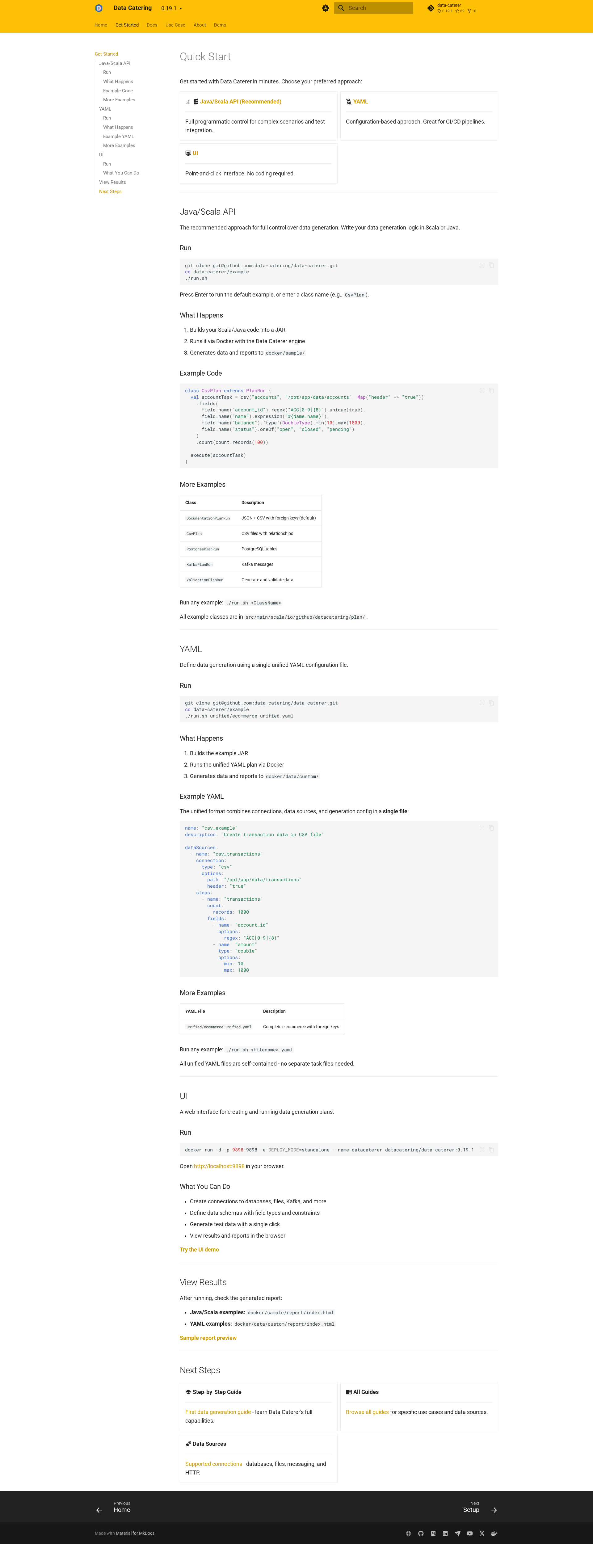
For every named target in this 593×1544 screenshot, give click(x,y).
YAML (360, 102)
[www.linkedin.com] (445, 1533)
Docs (152, 24)
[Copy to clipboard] (491, 265)
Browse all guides (367, 1412)
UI (195, 153)
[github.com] (420, 1533)
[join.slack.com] (408, 1533)
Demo (220, 24)
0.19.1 (169, 8)
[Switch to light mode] (326, 8)
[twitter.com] (482, 1533)
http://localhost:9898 (219, 1166)
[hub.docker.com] (494, 1533)
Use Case (176, 24)
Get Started (127, 24)
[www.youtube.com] (469, 1533)
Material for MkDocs (135, 1533)
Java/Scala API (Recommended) (240, 102)
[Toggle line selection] (482, 265)
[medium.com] (433, 1533)
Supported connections (213, 1464)
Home (101, 24)
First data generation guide (218, 1412)
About (200, 24)
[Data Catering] (99, 8)
